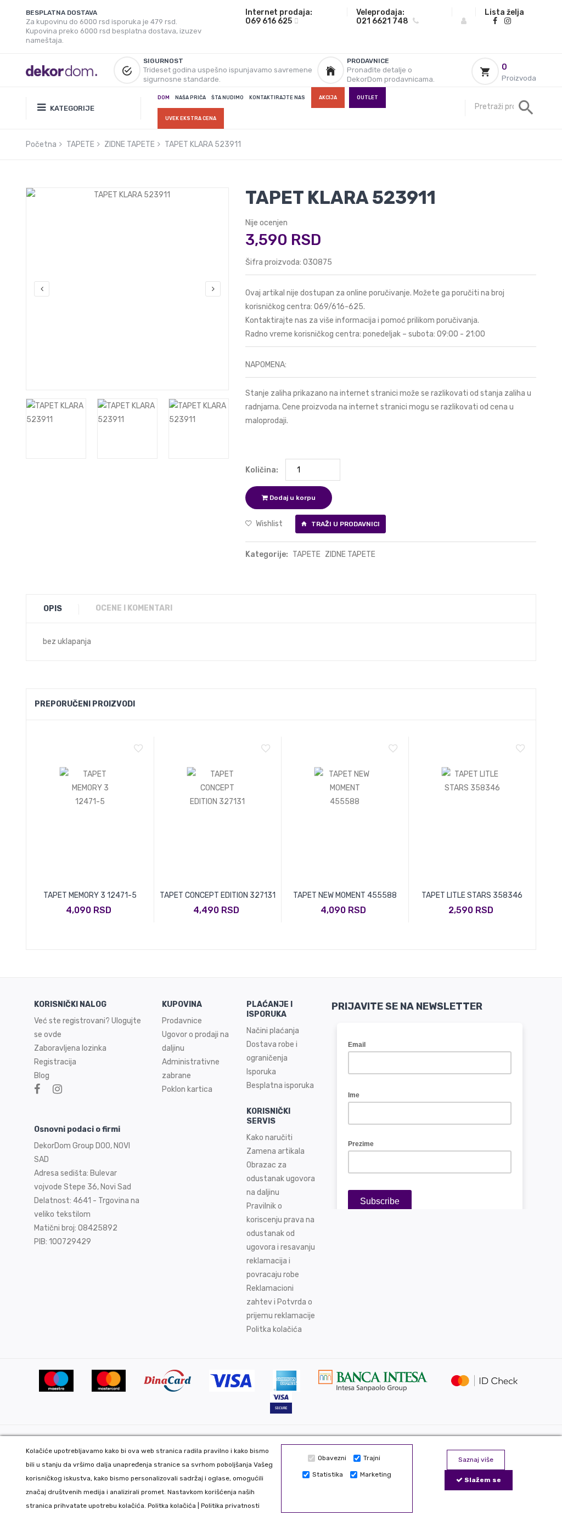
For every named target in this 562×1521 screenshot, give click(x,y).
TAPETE (80, 144)
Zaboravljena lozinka (70, 1048)
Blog (41, 1075)
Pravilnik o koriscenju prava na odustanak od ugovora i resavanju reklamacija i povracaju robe (280, 1240)
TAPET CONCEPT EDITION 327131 (218, 895)
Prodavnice (182, 1021)
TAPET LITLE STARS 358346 (472, 895)
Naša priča (190, 97)
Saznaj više (475, 1459)
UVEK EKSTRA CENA (190, 118)
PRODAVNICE (368, 61)
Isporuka (261, 1071)
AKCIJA (328, 97)
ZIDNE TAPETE (129, 144)
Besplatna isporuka (280, 1085)
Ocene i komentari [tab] (133, 608)
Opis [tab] (52, 608)
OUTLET (367, 97)
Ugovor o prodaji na (196, 1034)
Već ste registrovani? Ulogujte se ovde (87, 1027)
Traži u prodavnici (345, 524)
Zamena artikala (275, 1151)
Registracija (55, 1062)
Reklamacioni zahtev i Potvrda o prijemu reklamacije (280, 1302)
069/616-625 (338, 306)
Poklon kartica (187, 1089)
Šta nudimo (227, 97)
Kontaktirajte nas (277, 97)
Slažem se (482, 1480)
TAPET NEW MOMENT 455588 (345, 895)
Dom (164, 97)
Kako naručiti (269, 1137)
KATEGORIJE (71, 108)
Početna (41, 144)
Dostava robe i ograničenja (271, 1051)
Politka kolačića (172, 1505)
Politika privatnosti (230, 1505)
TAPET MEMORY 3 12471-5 (90, 895)
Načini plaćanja (272, 1030)
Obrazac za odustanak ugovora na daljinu (280, 1178)
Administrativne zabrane (191, 1068)
